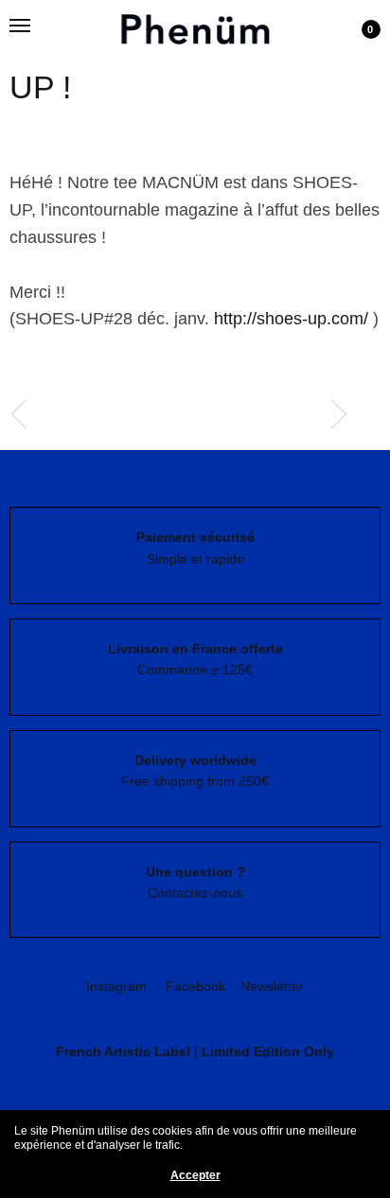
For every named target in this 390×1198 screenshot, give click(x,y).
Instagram (116, 986)
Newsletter (272, 986)
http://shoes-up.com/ (291, 318)
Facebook (195, 986)
